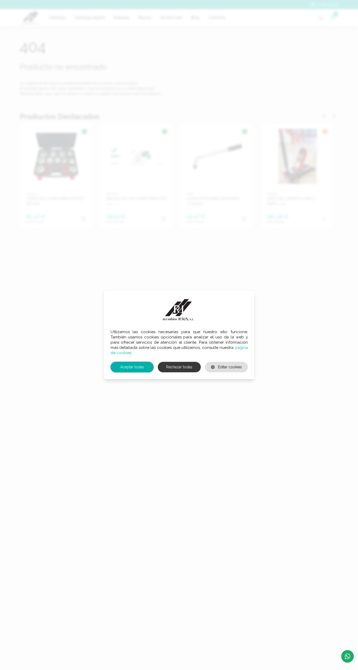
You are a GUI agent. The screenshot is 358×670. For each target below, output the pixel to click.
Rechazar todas (179, 367)
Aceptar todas (132, 367)
